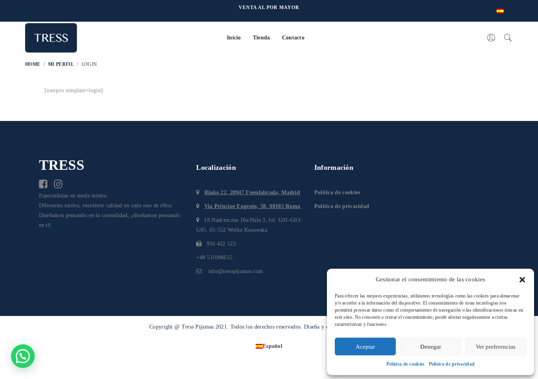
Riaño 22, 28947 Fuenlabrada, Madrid (252, 192)
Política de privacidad (452, 364)
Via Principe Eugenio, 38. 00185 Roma (252, 206)
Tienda (261, 38)
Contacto (293, 38)
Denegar (430, 347)
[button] (522, 280)
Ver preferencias (496, 347)
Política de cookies (405, 364)
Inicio (234, 38)
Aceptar (365, 347)
